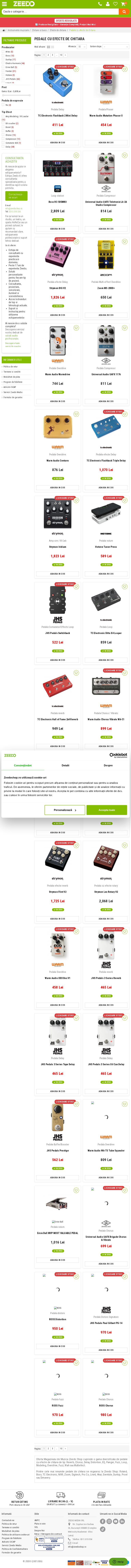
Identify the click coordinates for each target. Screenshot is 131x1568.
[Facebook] (102, 1521)
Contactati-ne (8, 1520)
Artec (9, 52)
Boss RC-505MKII (58, 198)
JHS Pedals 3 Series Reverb (106, 975)
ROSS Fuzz (58, 1402)
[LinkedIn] (122, 1521)
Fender (11, 71)
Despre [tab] (108, 765)
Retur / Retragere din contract (48, 1534)
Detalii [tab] (65, 765)
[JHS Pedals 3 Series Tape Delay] (57, 1031)
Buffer (10, 131)
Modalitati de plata (12, 377)
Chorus (11, 135)
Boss (10, 55)
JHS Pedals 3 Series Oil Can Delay (106, 1061)
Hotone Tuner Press (106, 543)
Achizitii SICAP (10, 387)
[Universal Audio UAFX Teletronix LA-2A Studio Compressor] (106, 168)
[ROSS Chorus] (106, 1376)
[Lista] (52, 47)
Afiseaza (72, 46)
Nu (8, 105)
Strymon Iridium (57, 543)
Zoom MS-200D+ (106, 285)
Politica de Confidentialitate (15, 1549)
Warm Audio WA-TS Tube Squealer (106, 1147)
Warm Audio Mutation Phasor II (106, 112)
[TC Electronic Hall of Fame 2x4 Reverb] (57, 686)
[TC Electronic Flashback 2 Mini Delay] (57, 82)
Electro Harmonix (15, 63)
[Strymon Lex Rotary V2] (106, 858)
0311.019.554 (15, 211)
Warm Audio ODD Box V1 (57, 975)
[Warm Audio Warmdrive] (57, 341)
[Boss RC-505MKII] (57, 168)
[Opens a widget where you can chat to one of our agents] (118, 1562)
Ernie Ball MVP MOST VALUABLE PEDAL (57, 1230)
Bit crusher (12, 123)
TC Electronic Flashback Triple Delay (106, 457)
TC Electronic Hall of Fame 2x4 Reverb (57, 716)
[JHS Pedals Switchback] (57, 600)
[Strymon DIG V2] (57, 255)
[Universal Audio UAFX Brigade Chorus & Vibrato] (106, 1203)
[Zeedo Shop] (24, 4)
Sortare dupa (95, 46)
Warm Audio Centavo (58, 457)
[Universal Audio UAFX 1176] (106, 341)
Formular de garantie (13, 397)
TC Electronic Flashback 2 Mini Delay (57, 112)
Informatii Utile (12, 359)
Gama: (4, 91)
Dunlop (11, 59)
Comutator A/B (13, 143)
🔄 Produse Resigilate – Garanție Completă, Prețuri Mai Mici (65, 22)
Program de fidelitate (13, 382)
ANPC (37, 1520)
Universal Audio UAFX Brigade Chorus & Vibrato (106, 1235)
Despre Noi (39, 1530)
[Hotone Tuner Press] (106, 513)
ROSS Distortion (57, 1316)
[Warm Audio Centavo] (57, 427)
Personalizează (63, 810)
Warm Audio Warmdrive (57, 371)
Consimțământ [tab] (23, 765)
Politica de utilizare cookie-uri (16, 1534)
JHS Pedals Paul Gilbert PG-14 (106, 1320)
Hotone (10, 75)
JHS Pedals (13, 79)
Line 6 (10, 83)
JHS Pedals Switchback (58, 630)
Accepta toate (107, 810)
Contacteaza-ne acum (16, 196)
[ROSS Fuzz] (57, 1376)
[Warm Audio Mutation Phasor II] (106, 82)
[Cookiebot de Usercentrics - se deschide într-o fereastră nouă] (112, 755)
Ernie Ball (11, 67)
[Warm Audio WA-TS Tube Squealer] (106, 1117)
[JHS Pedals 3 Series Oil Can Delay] (106, 1031)
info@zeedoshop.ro (13, 208)
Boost (10, 127)
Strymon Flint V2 (57, 888)
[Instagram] (109, 1521)
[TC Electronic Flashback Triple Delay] (106, 427)
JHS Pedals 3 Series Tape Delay (58, 1061)
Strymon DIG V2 (58, 285)
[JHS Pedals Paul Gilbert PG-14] (106, 1289)
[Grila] (48, 47)
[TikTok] (102, 1529)
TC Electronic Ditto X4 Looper (106, 630)
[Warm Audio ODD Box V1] (57, 945)
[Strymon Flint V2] (57, 858)
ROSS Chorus (106, 1402)
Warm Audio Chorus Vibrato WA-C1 (106, 716)
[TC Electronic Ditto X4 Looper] (106, 600)
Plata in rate (39, 1523)
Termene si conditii (12, 372)
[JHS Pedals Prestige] (57, 1117)
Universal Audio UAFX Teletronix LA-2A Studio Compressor (106, 200)
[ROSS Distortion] (57, 1289)
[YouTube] (115, 1521)
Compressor (13, 139)
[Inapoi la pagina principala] (4, 30)
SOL (36, 1527)
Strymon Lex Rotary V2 (106, 888)
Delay (10, 147)
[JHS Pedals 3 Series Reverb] (106, 945)
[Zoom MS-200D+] (106, 255)
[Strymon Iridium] (57, 513)
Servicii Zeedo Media (13, 392)
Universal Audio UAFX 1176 (106, 371)
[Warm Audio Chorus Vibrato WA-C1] (106, 686)
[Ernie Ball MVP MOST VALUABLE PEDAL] (57, 1203)
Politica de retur (11, 366)
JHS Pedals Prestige (57, 1147)
